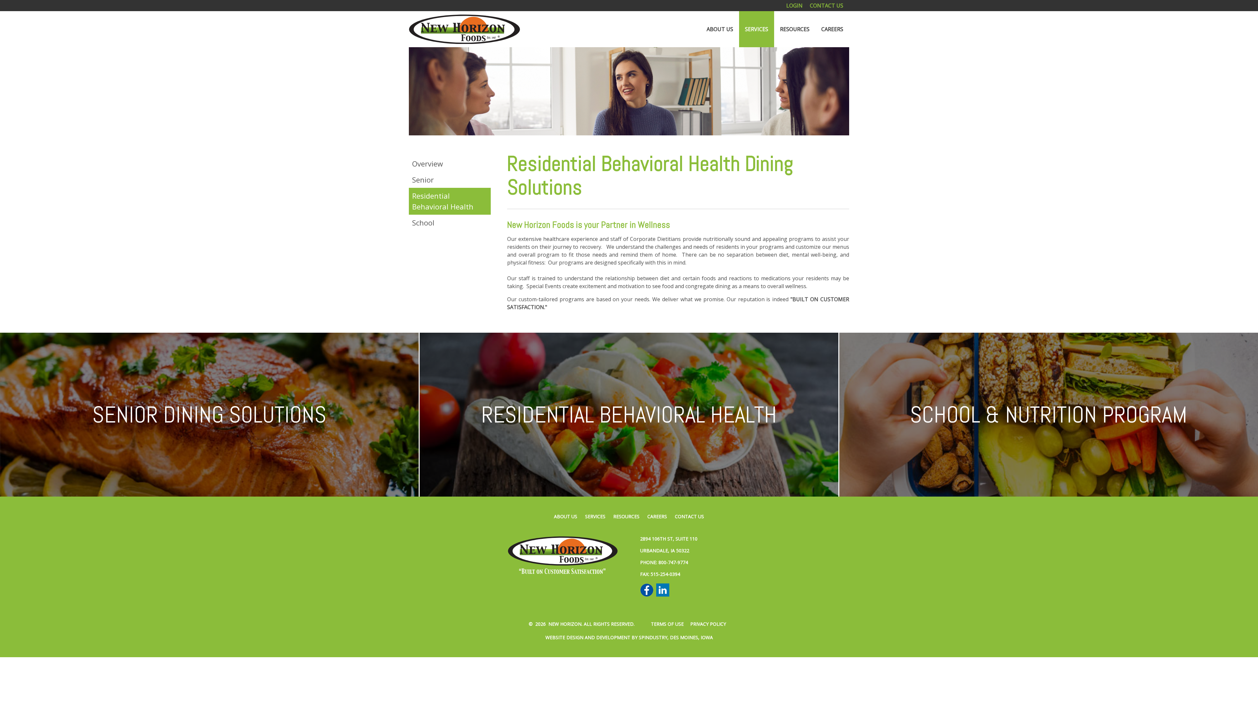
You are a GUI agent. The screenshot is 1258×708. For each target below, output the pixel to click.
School (423, 222)
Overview (427, 163)
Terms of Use (667, 624)
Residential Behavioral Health (442, 201)
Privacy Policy (708, 624)
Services (756, 29)
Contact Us (826, 5)
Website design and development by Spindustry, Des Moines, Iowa (629, 637)
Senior (423, 180)
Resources (795, 29)
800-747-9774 (673, 562)
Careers (832, 29)
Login (794, 5)
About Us (720, 29)
